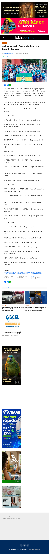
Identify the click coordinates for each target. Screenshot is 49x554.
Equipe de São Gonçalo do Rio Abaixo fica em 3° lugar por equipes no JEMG (10, 273)
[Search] (45, 37)
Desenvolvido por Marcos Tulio (34, 549)
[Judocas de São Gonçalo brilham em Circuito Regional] (24, 70)
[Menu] (3, 37)
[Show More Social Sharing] (10, 56)
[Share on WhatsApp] (3, 56)
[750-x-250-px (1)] (24, 26)
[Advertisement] (24, 397)
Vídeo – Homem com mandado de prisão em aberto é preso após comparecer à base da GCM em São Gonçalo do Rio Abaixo (35, 309)
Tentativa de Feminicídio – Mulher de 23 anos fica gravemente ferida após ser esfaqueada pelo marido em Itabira (13, 309)
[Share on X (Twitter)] (7, 56)
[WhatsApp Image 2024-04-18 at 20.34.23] (11, 447)
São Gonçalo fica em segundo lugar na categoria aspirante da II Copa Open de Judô (23, 273)
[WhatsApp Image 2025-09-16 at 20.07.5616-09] (11, 482)
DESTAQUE (4, 305)
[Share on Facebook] (5, 56)
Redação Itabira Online (8, 53)
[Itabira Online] (25, 37)
